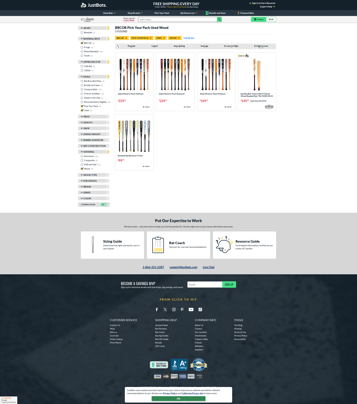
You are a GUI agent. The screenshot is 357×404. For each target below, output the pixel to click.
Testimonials (200, 335)
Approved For (91, 61)
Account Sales (161, 325)
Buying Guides (161, 335)
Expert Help (266, 6)
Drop (86, 128)
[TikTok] (200, 309)
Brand (87, 186)
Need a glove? (129, 19)
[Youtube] (191, 309)
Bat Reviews (161, 328)
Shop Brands (134, 13)
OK (178, 398)
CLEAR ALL (189, 38)
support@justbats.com (183, 267)
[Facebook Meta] (156, 309)
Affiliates (199, 346)
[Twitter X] (165, 309)
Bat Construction (94, 145)
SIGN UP (229, 284)
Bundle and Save (216, 13)
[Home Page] (94, 5)
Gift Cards (160, 346)
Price (86, 116)
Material (88, 151)
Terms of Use (240, 332)
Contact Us (115, 325)
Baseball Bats (91, 38)
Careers (198, 328)
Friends (198, 342)
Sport (87, 28)
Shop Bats (108, 13)
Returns (113, 332)
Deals (86, 76)
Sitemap (238, 328)
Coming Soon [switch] (88, 204)
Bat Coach (160, 332)
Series (87, 192)
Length (87, 122)
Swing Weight (92, 134)
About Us (199, 325)
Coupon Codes (201, 339)
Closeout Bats (247, 13)
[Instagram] (174, 309)
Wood (173, 38)
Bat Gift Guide (161, 339)
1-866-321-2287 (153, 267)
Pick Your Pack (162, 13)
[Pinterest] (182, 309)
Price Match (115, 342)
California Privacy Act (192, 393)
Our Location (201, 332)
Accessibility (240, 339)
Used (159, 38)
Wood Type (90, 175)
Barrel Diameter (93, 140)
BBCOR (120, 38)
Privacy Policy (170, 393)
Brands (158, 342)
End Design (90, 180)
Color (87, 198)
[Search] (219, 19)
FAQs (112, 328)
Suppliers (199, 349)
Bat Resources (187, 13)
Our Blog (238, 325)
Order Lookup (116, 339)
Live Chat (208, 267)
